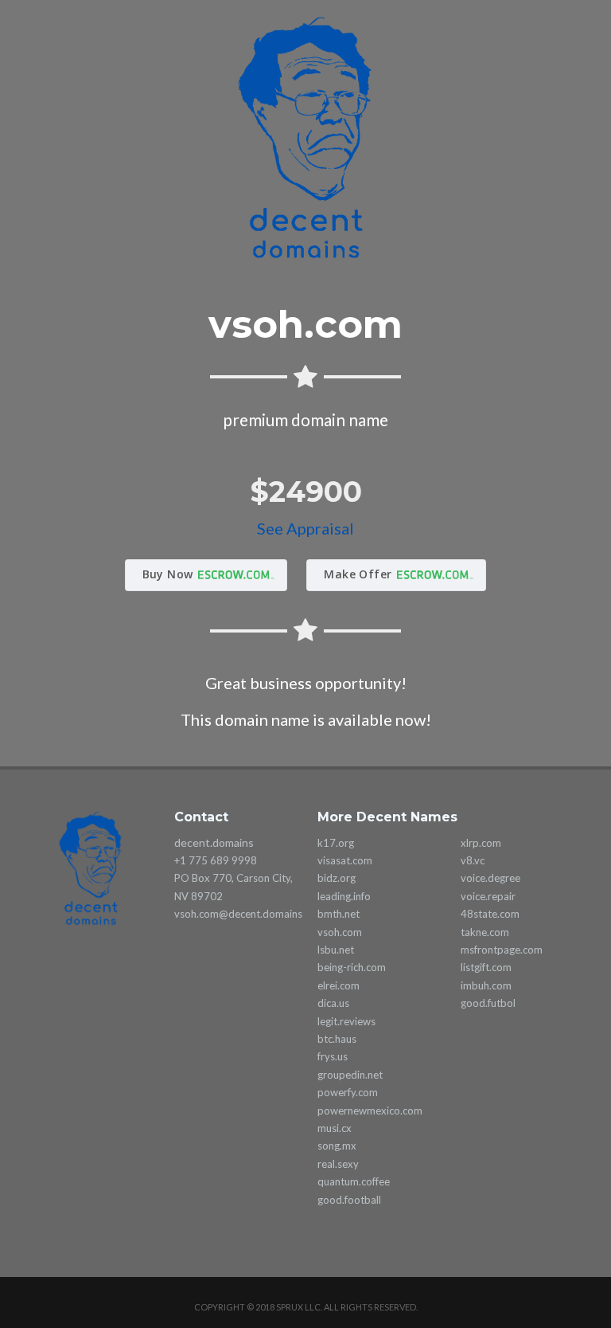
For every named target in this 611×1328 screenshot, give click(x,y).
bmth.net (338, 913)
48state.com (490, 913)
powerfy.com (347, 1092)
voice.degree (490, 878)
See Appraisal (305, 528)
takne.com (485, 932)
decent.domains (214, 842)
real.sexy (338, 1164)
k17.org (335, 842)
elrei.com (338, 985)
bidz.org (336, 878)
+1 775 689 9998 (215, 860)
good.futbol (488, 1003)
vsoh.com (339, 932)
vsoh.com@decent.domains (238, 913)
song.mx (336, 1145)
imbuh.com (486, 985)
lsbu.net (335, 949)
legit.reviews (346, 1021)
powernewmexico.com (369, 1110)
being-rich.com (351, 967)
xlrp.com (481, 842)
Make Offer (357, 574)
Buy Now (167, 574)
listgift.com (486, 967)
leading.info (344, 896)
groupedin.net (350, 1074)
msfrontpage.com (502, 949)
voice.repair (488, 896)
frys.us (332, 1056)
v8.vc (473, 860)
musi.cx (334, 1128)
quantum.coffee (353, 1181)
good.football (349, 1199)
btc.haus (336, 1038)
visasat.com (344, 860)
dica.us (333, 1003)
